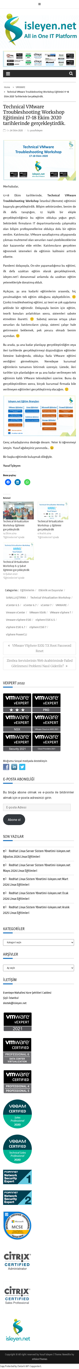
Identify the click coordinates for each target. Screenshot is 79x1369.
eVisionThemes (39, 1359)
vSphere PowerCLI (16, 634)
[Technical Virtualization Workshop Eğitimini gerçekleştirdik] (18, 510)
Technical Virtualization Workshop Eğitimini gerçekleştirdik (16, 525)
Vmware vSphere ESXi (18, 620)
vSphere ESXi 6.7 (15, 627)
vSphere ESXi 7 (37, 627)
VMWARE (61, 605)
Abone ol (14, 820)
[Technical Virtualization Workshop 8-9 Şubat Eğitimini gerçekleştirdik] (18, 551)
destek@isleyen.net (14, 1003)
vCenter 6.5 (12, 605)
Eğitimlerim (27, 590)
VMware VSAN (37, 612)
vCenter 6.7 (29, 605)
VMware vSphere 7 (60, 612)
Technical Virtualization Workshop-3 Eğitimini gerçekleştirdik (50, 525)
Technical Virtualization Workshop (50, 597)
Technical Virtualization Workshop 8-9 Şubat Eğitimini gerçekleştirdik (16, 566)
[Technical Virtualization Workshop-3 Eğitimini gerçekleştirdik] (53, 510)
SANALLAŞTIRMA (16, 597)
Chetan (20, 1366)
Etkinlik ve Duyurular (51, 590)
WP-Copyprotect (33, 1366)
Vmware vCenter (15, 612)
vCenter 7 (46, 605)
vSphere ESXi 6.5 (45, 620)
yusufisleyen (36, 130)
